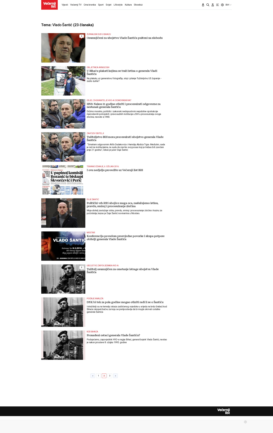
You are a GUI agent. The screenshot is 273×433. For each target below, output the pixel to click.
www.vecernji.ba (49, 5)
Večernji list (223, 411)
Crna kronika (90, 4)
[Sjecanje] (203, 5)
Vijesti (65, 4)
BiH (227, 4)
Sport (101, 4)
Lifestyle (118, 4)
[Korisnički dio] (212, 5)
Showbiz (138, 4)
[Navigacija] (217, 5)
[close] (245, 422)
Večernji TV (75, 4)
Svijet (108, 4)
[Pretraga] (208, 5)
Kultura (128, 4)
